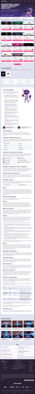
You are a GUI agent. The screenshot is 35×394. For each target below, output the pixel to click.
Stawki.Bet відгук (6, 41)
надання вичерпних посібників (14, 132)
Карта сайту (29, 393)
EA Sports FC (4, 369)
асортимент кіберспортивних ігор (12, 105)
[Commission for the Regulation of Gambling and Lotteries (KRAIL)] (6, 387)
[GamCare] (18, 387)
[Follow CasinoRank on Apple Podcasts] (33, 381)
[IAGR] (23, 387)
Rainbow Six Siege (4, 368)
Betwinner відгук (17, 30)
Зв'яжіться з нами (31, 365)
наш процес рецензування (12, 92)
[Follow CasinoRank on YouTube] (29, 381)
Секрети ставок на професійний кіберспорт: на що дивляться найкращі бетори (18, 369)
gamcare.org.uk (14, 298)
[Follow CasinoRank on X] (28, 381)
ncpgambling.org (15, 292)
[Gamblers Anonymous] (27, 387)
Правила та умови (6, 393)
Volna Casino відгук (17, 41)
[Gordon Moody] (12, 387)
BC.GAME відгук (28, 41)
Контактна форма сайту (6, 311)
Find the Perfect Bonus (18, 364)
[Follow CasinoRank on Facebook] (24, 381)
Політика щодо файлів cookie (13, 393)
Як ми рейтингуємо (30, 369)
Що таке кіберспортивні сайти (18, 363)
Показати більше (17, 64)
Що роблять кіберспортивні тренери (19, 367)
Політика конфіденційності (31, 371)
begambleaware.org (15, 295)
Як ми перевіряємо (30, 367)
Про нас (31, 364)
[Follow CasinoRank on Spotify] (31, 381)
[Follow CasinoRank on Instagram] (26, 381)
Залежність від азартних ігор (22, 393)
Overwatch (4, 364)
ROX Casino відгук (6, 30)
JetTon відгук (28, 30)
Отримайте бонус (6, 29)
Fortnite (5, 365)
